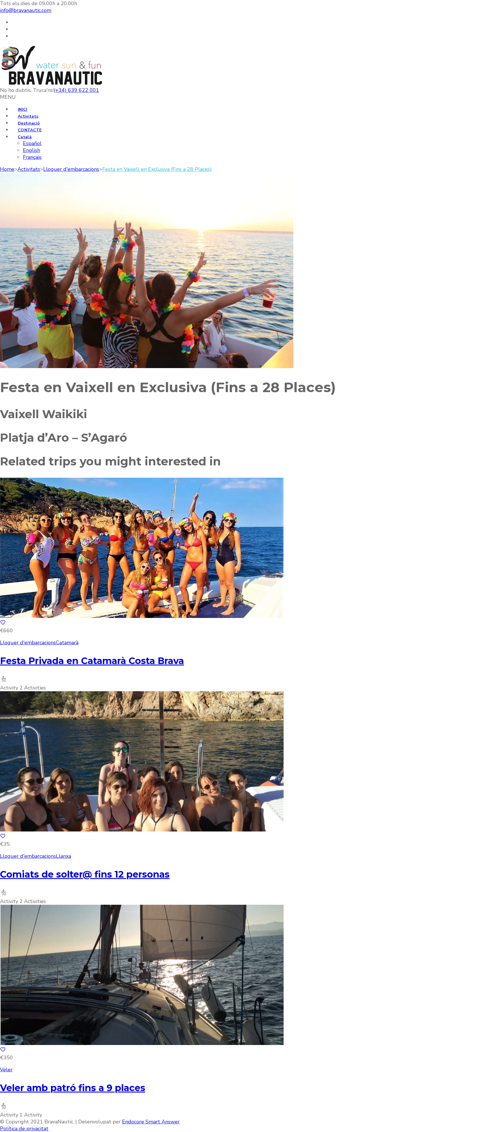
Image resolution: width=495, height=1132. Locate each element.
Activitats (28, 116)
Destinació (29, 123)
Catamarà (67, 642)
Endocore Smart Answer (151, 1121)
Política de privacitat (24, 1128)
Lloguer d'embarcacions (28, 642)
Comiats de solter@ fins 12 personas (85, 874)
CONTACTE (30, 130)
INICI (23, 109)
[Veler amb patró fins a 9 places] (142, 1043)
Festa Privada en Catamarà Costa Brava (92, 660)
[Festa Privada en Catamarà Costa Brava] (142, 616)
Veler (6, 1069)
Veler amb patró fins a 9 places (72, 1087)
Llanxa (63, 856)
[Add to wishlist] (3, 623)
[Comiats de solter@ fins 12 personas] (142, 829)
